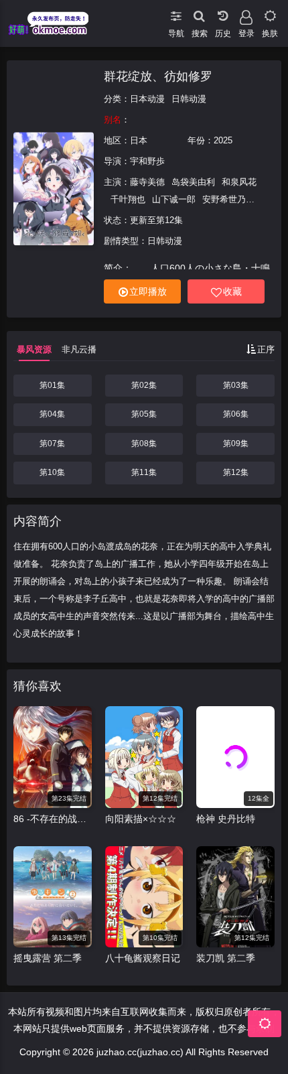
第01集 (52, 385)
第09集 (235, 443)
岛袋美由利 (193, 182)
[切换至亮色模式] (269, 13)
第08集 (144, 443)
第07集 (52, 443)
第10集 (52, 472)
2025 (223, 140)
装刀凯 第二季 (225, 958)
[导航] (176, 13)
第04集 (52, 414)
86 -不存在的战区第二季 (52, 818)
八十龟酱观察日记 (142, 958)
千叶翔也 (128, 199)
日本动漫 (147, 99)
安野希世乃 (224, 199)
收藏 (232, 291)
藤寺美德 (147, 182)
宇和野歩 (147, 161)
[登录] (246, 13)
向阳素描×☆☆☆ (140, 818)
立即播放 (148, 291)
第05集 (144, 414)
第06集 (235, 414)
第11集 (144, 472)
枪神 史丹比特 (225, 818)
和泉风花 (239, 182)
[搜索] (199, 13)
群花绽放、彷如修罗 (158, 76)
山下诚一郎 (174, 199)
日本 (138, 140)
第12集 (235, 472)
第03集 (235, 385)
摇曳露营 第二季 (47, 958)
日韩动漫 (188, 99)
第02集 (144, 385)
